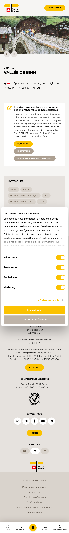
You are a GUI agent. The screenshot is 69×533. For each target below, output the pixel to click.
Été (38, 88)
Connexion (23, 144)
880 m (10, 88)
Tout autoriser (34, 310)
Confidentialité (34, 502)
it (45, 451)
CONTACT (34, 367)
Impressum (35, 492)
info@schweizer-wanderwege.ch (34, 339)
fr (35, 451)
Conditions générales (34, 497)
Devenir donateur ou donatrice (34, 158)
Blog (34, 433)
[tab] (63, 51)
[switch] (60, 267)
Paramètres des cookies (34, 487)
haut (57, 83)
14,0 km (42, 83)
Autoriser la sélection (35, 319)
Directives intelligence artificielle (34, 507)
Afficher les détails (48, 300)
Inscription (23, 151)
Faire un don (55, 8)
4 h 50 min (24, 83)
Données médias (34, 512)
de (24, 451)
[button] (34, 35)
